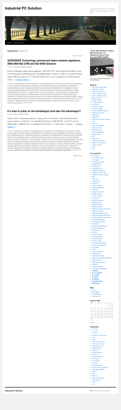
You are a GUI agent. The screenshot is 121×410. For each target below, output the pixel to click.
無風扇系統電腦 (58, 150)
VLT (93, 384)
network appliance (58, 96)
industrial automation (98, 200)
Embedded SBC (56, 88)
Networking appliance (98, 132)
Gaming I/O (95, 189)
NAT (93, 121)
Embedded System (68, 135)
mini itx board (47, 96)
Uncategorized (18, 83)
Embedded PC (46, 88)
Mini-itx (74, 143)
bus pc (62, 83)
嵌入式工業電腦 (25, 150)
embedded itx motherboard (68, 86)
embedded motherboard (33, 88)
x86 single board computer (99, 268)
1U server (94, 329)
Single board (95, 138)
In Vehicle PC (96, 198)
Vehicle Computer (97, 260)
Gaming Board (96, 181)
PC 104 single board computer (61, 98)
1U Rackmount (34, 83)
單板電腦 (17, 150)
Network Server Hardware (27, 98)
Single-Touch (27, 148)
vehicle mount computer (60, 100)
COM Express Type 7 (98, 346)
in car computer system (46, 92)
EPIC (93, 177)
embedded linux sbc (17, 135)
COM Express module (98, 162)
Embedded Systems (23, 137)
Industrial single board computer (101, 119)
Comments (96, 294)
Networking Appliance (44, 98)
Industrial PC (11, 96)
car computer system (59, 131)
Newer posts (78, 56)
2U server (94, 331)
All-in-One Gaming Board (99, 87)
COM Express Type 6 (98, 344)
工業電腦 (41, 150)
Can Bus (68, 83)
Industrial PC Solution (23, 8)
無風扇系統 (48, 150)
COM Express (14, 86)
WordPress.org (96, 296)
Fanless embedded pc (65, 90)
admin (30, 67)
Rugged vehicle (96, 134)
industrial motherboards (30, 143)
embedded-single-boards (99, 91)
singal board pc (64, 146)
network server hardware (99, 245)
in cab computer (33, 92)
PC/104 (74, 98)
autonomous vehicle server (99, 335)
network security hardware (99, 243)
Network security (97, 128)
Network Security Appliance (100, 367)
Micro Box (26, 96)
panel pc (94, 371)
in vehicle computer (97, 196)
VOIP (93, 147)
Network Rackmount (98, 125)
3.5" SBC (57, 83)
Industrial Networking (98, 113)
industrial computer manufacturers (65, 139)
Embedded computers (98, 89)
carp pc (94, 339)
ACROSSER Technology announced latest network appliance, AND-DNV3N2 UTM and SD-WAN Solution (44, 62)
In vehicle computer (97, 102)
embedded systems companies (41, 137)
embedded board (24, 86)
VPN (93, 149)
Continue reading (22, 79)
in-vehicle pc (95, 354)
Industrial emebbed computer (100, 111)
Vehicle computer (97, 145)
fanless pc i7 (25, 139)
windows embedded (62, 148)
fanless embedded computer (49, 90)
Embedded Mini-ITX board (15, 88)
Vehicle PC (72, 100)
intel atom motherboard (64, 143)
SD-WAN (94, 376)
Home (10, 42)
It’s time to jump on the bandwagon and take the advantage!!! (44, 111)
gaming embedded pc (98, 187)
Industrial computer (33, 94)
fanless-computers (97, 98)
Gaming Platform (97, 100)
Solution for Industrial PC (99, 143)
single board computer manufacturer (102, 258)
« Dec (92, 322)
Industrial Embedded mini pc (24, 141)
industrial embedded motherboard (51, 94)
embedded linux (96, 166)
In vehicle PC (95, 104)
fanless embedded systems (99, 96)
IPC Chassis (95, 359)
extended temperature (59, 137)
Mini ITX (94, 232)
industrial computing (97, 211)
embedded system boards (22, 90)
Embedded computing (52, 86)
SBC (93, 136)
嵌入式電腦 (34, 150)
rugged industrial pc (51, 146)
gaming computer (97, 185)
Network (94, 123)
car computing (71, 131)
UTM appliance (47, 100)
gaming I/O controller (98, 192)
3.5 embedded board (46, 83)
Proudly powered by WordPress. (101, 391)
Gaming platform (97, 194)
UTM (93, 382)
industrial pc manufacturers (47, 143)
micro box (95, 363)
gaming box (95, 183)
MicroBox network (36, 96)
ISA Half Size (96, 230)
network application (70, 96)
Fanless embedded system (99, 93)
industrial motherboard (69, 94)
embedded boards (36, 133)
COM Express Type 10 (98, 342)
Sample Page (18, 42)
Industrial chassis (35, 139)
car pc (93, 337)
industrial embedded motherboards (67, 141)
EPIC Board (35, 90)
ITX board (19, 96)
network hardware (97, 239)
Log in (94, 290)
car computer (76, 83)
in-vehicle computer (61, 92)
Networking (35, 146)
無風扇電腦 (67, 150)
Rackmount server (21, 100)
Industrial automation (19, 94)
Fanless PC (24, 92)
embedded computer (37, 86)
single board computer (34, 100)
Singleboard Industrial (98, 140)
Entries (95, 292)
